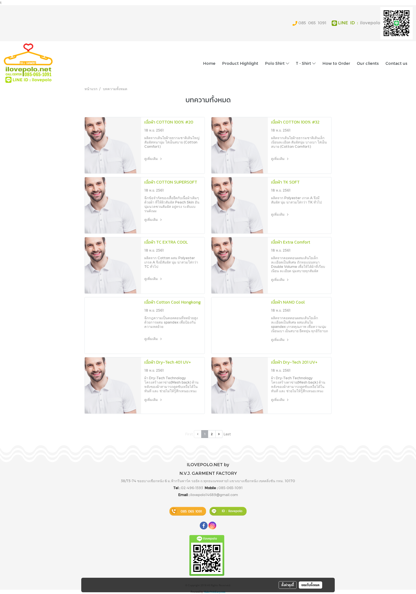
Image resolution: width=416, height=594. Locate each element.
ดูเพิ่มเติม (151, 158)
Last (227, 434)
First (189, 434)
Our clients (368, 63)
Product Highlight (240, 63)
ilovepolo (370, 22)
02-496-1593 (192, 488)
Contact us (396, 63)
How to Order (336, 63)
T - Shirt (304, 63)
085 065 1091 (312, 22)
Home (209, 63)
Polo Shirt (275, 63)
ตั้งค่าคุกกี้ (287, 585)
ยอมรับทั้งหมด (310, 585)
